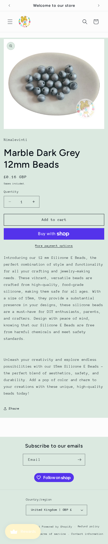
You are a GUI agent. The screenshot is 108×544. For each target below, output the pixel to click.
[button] (10, 21)
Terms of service (52, 534)
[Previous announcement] (9, 5)
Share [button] (14, 408)
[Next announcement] (98, 5)
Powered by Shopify (57, 526)
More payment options (54, 245)
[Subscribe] (79, 460)
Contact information (87, 534)
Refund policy (89, 526)
